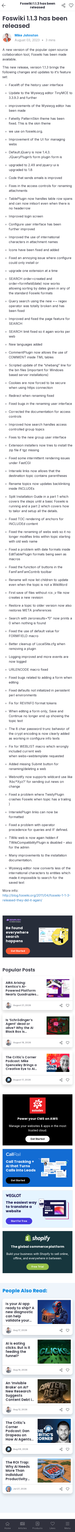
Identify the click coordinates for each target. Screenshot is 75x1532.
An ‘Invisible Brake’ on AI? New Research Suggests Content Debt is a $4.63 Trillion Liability (20, 1395)
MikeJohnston (26, 35)
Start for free (19, 1220)
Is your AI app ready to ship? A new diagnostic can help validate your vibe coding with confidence (20, 1316)
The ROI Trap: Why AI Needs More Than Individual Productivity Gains (18, 1473)
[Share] (63, 5)
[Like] (71, 5)
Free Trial (37, 1266)
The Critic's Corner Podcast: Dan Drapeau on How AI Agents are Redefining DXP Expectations (18, 1437)
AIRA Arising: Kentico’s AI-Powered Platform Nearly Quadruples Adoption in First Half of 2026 (23, 992)
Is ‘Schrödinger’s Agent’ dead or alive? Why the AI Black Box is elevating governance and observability (19, 1031)
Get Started (18, 950)
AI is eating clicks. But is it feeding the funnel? (18, 1349)
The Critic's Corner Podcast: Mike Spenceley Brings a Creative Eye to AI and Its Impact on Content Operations (22, 1067)
